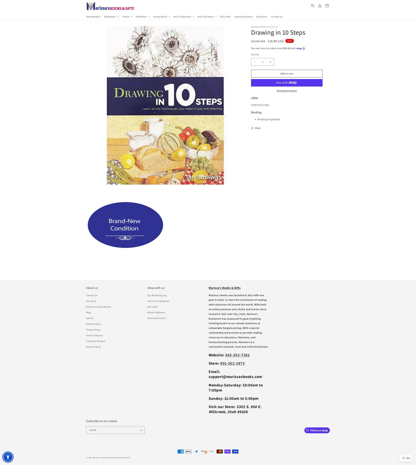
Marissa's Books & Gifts (103, 457)
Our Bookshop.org (157, 295)
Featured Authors (156, 318)
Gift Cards (152, 306)
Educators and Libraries (98, 306)
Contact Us (92, 295)
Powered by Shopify (121, 457)
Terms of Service (94, 335)
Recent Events (93, 346)
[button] (111, 16)
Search (89, 318)
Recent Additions (156, 312)
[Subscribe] (140, 430)
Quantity (255, 54)
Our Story (91, 301)
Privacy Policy (93, 329)
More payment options (287, 90)
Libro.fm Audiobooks (158, 301)
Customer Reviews (95, 341)
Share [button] (258, 127)
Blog (88, 312)
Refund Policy (93, 324)
